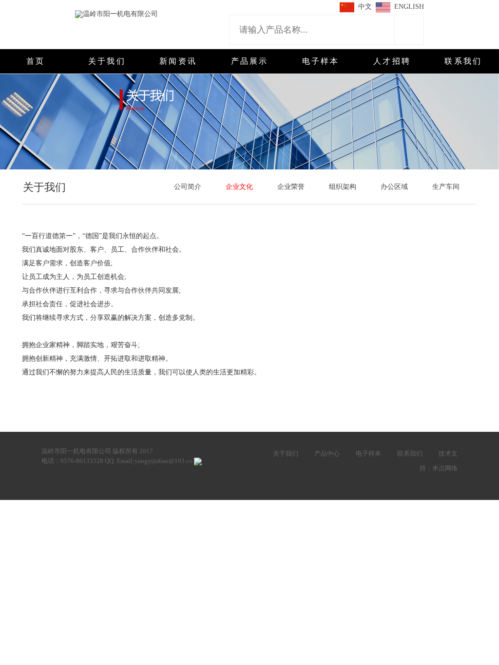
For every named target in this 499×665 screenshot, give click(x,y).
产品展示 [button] (250, 61)
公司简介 (187, 186)
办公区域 (394, 186)
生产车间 (446, 186)
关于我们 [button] (107, 61)
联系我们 (409, 453)
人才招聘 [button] (392, 61)
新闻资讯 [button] (178, 61)
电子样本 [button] (321, 61)
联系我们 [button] (463, 61)
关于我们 (285, 453)
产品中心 (327, 453)
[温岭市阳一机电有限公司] (116, 13)
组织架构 (342, 186)
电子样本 (368, 453)
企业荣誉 (291, 186)
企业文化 (239, 186)
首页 (35, 61)
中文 (365, 6)
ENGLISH (409, 6)
